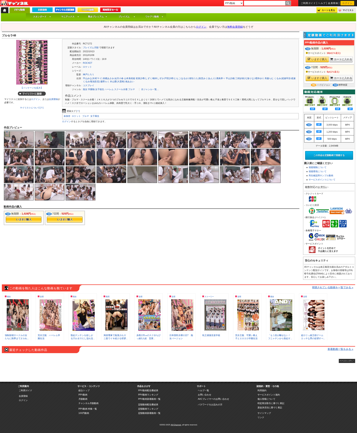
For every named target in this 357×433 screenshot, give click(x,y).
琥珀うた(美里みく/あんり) (202, 78)
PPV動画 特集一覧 (87, 409)
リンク (261, 417)
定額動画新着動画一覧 (149, 413)
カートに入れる (343, 59)
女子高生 (94, 116)
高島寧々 (220, 78)
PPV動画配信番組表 (148, 390)
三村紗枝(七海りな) (245, 78)
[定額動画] (42, 10)
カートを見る (328, 10)
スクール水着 (121, 89)
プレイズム (124, 16)
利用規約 (262, 390)
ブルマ (131, 89)
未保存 (67, 116)
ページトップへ (346, 361)
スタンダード (39, 16)
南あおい (129, 81)
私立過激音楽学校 (211, 335)
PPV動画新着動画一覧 (149, 399)
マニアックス (68, 16)
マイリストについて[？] (31, 107)
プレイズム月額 (91, 47)
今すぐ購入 (23, 219)
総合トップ (84, 390)
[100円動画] (87, 10)
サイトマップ (264, 413)
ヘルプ (322, 3)
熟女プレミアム (96, 16)
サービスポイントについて (322, 179)
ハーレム (109, 89)
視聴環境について (318, 171)
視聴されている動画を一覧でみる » (332, 287)
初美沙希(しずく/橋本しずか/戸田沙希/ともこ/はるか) (162, 78)
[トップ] (4, 10)
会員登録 (333, 3)
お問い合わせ (204, 394)
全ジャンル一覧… (150, 89)
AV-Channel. (176, 425)
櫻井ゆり (259, 78)
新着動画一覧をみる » (340, 349)
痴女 (85, 89)
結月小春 (119, 78)
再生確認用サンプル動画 (321, 175)
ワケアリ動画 (152, 16)
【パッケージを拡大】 (32, 88)
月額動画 (82, 399)
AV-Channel (14, 3)
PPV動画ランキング (148, 394)
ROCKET (87, 63)
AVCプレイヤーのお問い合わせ (213, 399)
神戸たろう (88, 74)
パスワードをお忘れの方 (210, 404)
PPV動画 (82, 394)
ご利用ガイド (308, 3)
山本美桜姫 (129, 78)
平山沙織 (230, 78)
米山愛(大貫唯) (117, 81)
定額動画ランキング (148, 409)
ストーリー (209, 297)
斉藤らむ (269, 78)
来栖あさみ (108, 78)
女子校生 (99, 89)
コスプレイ (88, 85)
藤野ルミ (104, 81)
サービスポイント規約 (269, 394)
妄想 (42, 297)
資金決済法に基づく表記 (270, 407)
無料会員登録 (235, 26)
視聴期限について (318, 167)
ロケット (87, 67)
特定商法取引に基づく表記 (271, 403)
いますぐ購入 (319, 59)
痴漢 (108, 297)
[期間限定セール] (110, 10)
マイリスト (348, 10)
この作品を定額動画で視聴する (329, 155)
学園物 (91, 89)
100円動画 (83, 413)
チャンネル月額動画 (88, 403)
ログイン (347, 3)
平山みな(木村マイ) (92, 78)
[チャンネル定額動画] (65, 10)
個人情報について (266, 399)
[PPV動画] (19, 11)
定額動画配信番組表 (148, 404)
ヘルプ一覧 (203, 390)
